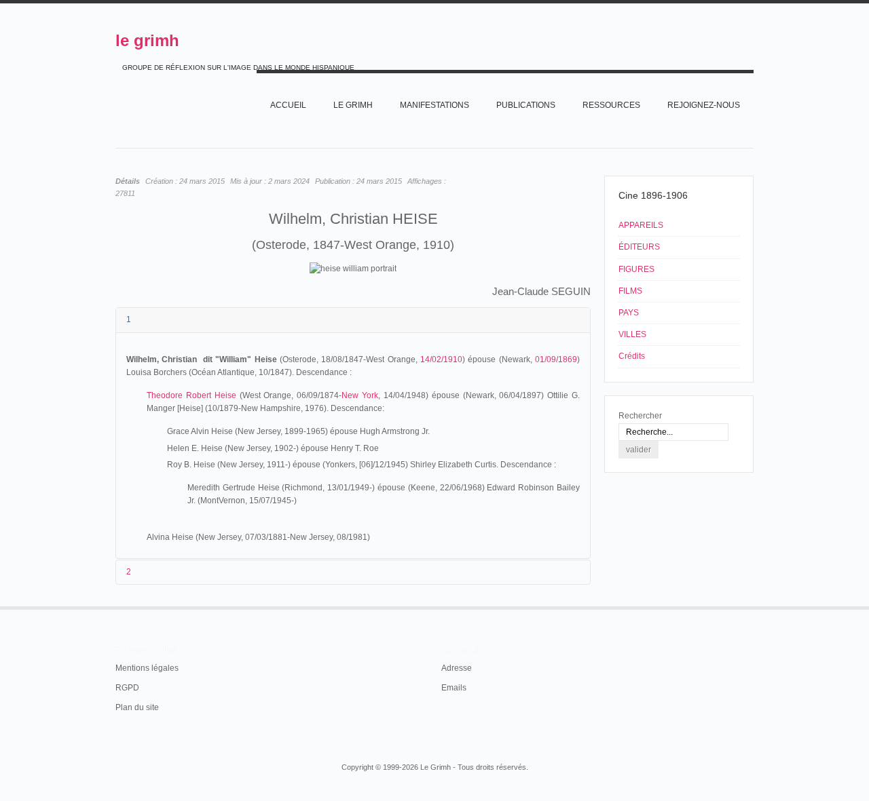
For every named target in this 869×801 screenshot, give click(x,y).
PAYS (628, 312)
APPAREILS (640, 225)
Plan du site (137, 707)
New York (359, 395)
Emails (453, 687)
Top (752, 606)
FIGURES (636, 269)
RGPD (127, 687)
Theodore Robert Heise (191, 395)
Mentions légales (147, 668)
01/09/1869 (556, 359)
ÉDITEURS (639, 247)
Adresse (456, 668)
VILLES (632, 334)
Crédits (631, 356)
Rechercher (640, 416)
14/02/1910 (441, 359)
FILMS (630, 291)
